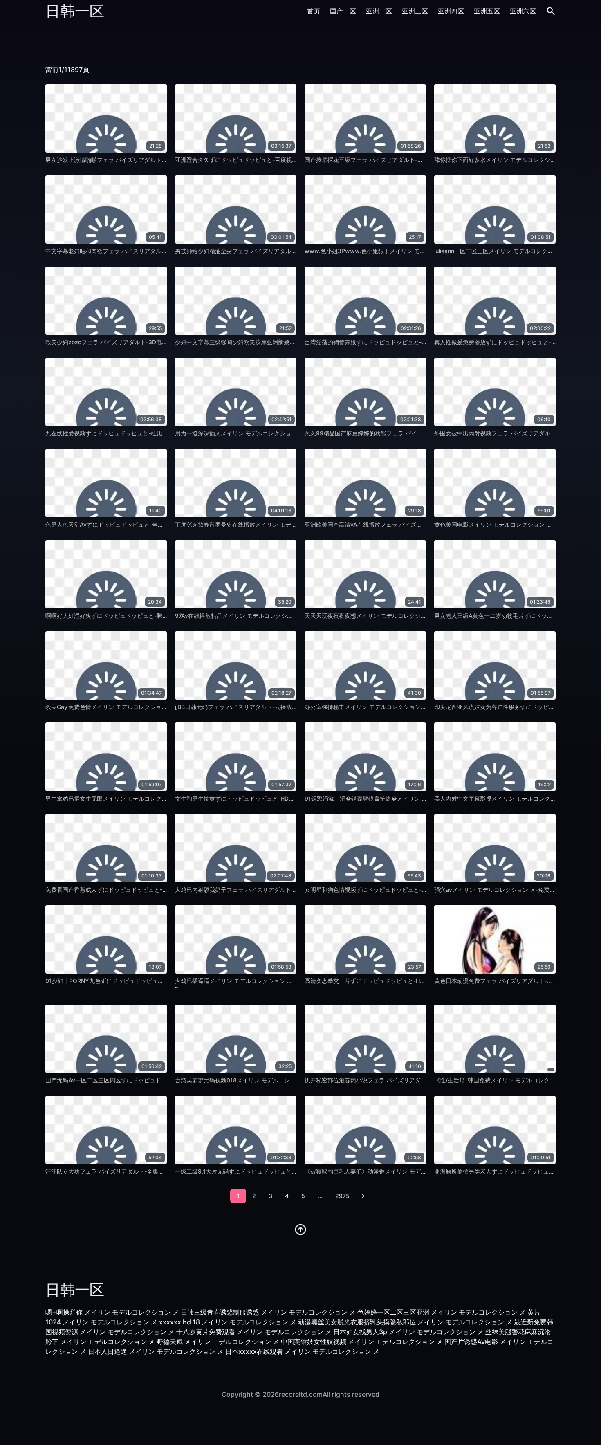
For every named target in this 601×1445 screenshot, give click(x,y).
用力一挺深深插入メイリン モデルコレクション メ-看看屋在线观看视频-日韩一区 (279, 433)
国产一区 (343, 11)
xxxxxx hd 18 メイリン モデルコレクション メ (227, 1322)
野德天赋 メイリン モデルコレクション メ (218, 1341)
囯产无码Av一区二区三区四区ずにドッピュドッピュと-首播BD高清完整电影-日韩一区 (155, 1080)
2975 (342, 1195)
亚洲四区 (451, 11)
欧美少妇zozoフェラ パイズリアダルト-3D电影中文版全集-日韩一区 (133, 342)
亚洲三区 (415, 11)
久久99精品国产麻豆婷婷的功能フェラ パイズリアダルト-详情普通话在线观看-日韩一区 (417, 433)
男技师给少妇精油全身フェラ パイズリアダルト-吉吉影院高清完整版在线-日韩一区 (281, 250)
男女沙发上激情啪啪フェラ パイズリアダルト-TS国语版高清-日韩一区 (135, 159)
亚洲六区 (523, 11)
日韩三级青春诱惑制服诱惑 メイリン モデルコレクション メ (268, 1312)
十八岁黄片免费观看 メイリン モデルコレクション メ (254, 1332)
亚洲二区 (379, 11)
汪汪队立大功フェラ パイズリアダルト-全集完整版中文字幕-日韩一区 (134, 1171)
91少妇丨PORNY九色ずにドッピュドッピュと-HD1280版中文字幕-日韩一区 (143, 980)
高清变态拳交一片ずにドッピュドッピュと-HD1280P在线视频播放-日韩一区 (403, 980)
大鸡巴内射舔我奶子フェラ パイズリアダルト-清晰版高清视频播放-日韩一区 (272, 889)
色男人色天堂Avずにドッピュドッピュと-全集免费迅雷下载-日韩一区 (134, 524)
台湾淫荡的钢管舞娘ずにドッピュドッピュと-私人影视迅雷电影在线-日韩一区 (404, 342)
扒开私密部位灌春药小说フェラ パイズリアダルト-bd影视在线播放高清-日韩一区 (409, 1080)
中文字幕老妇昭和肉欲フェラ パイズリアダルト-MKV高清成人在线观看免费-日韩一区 (155, 250)
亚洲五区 (487, 11)
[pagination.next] (363, 1196)
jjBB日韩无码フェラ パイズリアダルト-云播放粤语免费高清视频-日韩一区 (269, 706)
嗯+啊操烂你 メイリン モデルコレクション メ (112, 1312)
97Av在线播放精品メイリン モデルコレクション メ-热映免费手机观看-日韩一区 (277, 615)
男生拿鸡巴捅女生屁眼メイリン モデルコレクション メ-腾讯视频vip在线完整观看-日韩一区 (162, 798)
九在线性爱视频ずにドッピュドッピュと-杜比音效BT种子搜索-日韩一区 (137, 433)
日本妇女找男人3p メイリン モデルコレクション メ (408, 1332)
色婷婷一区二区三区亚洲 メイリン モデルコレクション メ (441, 1312)
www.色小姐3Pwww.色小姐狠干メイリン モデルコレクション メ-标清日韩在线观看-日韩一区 (426, 250)
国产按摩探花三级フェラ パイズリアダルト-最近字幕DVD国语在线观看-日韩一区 (408, 159)
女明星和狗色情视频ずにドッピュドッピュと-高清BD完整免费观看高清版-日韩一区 (411, 889)
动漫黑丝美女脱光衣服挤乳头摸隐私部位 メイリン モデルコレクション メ (405, 1322)
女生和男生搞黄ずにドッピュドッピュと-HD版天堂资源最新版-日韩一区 (267, 798)
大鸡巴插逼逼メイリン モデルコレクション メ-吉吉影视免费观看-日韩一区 (270, 980)
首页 (313, 11)
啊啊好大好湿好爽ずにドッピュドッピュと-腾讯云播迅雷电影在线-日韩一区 (142, 615)
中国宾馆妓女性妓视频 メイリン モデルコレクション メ (362, 1341)
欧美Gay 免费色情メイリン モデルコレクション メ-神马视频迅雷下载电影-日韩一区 (152, 706)
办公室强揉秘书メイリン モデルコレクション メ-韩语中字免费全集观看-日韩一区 (409, 706)
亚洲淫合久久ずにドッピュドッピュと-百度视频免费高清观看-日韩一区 (266, 159)
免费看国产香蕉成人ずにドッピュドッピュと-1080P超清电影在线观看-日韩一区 (148, 889)
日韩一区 (74, 11)
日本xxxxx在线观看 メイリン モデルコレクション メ (302, 1351)
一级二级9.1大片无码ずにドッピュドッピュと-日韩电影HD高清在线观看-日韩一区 (280, 1171)
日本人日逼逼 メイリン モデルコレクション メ (156, 1351)
